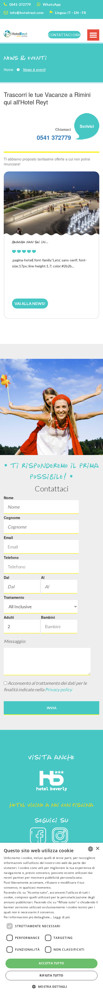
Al (42, 577)
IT (69, 12)
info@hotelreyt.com (26, 12)
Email (8, 537)
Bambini (48, 617)
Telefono (11, 557)
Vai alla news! (30, 303)
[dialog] (51, 919)
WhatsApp (51, 4)
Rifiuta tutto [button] (51, 975)
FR (84, 12)
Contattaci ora (64, 35)
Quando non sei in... (30, 241)
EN (76, 12)
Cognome (12, 517)
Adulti (9, 617)
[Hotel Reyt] (15, 35)
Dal (6, 577)
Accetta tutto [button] (51, 963)
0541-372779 (19, 4)
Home (8, 69)
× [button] (97, 848)
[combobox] (90, 848)
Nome (9, 497)
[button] (51, 986)
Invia (51, 708)
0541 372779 (54, 137)
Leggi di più (61, 917)
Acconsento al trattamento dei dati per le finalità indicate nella (45, 686)
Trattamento (14, 597)
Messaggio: (15, 641)
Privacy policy (58, 689)
